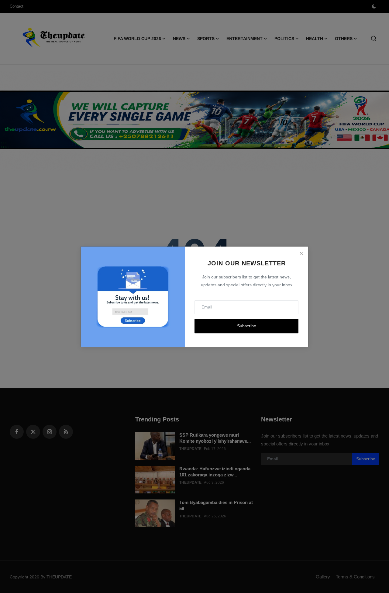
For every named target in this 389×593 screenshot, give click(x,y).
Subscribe (246, 325)
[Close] (301, 253)
